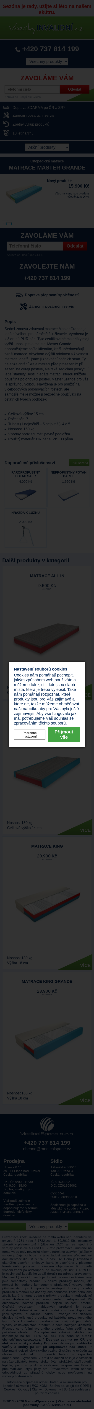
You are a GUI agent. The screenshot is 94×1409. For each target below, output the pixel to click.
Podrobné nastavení (30, 734)
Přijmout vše (64, 734)
